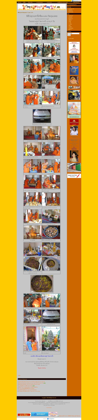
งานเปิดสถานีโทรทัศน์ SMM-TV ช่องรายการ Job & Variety (29, 391)
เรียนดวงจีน (30, 2)
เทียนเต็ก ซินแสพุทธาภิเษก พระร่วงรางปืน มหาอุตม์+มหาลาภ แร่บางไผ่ (32, 381)
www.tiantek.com (74, 63)
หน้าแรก (19, 2)
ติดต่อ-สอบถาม (76, 2)
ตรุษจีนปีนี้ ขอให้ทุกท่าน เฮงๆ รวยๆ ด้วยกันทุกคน (27, 389)
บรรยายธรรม (49, 2)
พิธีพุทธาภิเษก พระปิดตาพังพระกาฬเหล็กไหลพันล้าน (28, 387)
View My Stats (49, 407)
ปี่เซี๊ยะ (24, 2)
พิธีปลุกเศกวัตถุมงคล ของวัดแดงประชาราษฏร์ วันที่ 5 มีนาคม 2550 (31, 383)
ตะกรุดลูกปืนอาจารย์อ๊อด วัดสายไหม (25, 385)
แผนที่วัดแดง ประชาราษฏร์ (62, 2)
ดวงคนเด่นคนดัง (39, 2)
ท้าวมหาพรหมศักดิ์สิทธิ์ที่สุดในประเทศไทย (26, 388)
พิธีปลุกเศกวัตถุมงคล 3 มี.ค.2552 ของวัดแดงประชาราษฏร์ (29, 384)
